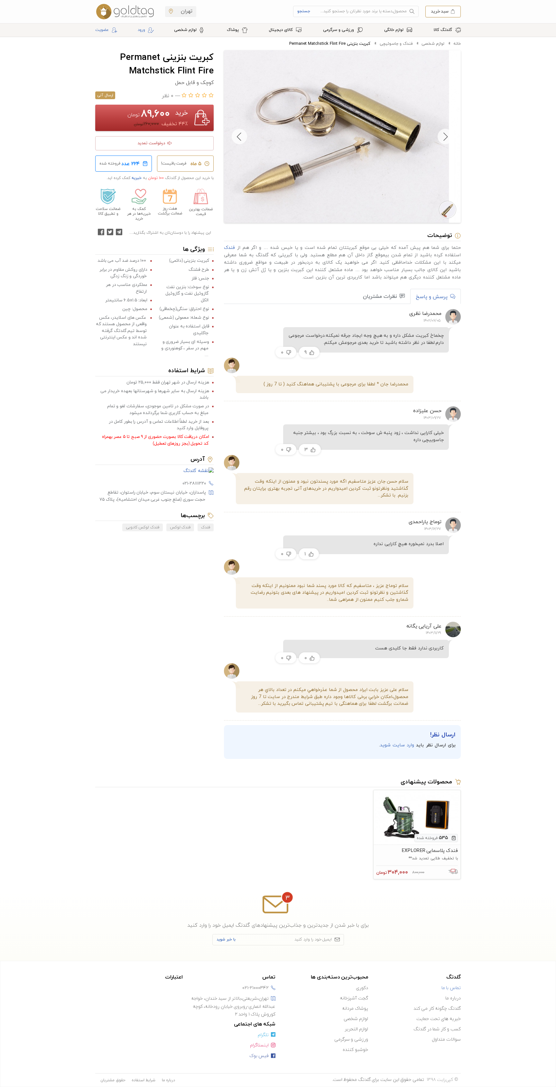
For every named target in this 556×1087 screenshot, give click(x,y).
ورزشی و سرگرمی (339, 30)
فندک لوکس (180, 527)
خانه (457, 44)
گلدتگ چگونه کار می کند (437, 1009)
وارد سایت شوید (397, 745)
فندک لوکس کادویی (142, 527)
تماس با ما (451, 988)
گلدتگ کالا (443, 30)
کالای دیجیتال (281, 30)
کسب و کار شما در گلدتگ (437, 1029)
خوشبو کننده (355, 1050)
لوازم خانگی (394, 30)
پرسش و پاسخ (432, 296)
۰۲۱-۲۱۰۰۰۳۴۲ (255, 988)
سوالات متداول (446, 1039)
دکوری (362, 988)
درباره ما (453, 998)
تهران (185, 11)
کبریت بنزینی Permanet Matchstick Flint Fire (329, 44)
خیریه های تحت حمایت (438, 1019)
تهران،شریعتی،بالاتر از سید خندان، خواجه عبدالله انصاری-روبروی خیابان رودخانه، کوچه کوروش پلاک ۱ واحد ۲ (233, 1006)
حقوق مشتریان (112, 1080)
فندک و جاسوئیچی (396, 44)
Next (239, 136)
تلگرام (263, 1035)
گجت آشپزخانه (354, 998)
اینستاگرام (259, 1045)
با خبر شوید (226, 939)
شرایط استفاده (143, 1080)
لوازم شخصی (186, 30)
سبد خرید (440, 11)
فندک (229, 247)
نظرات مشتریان (380, 296)
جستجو (303, 11)
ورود (141, 30)
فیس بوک (259, 1056)
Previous (445, 136)
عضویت (102, 30)
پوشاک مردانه (355, 1009)
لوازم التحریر (356, 1029)
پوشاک (233, 30)
